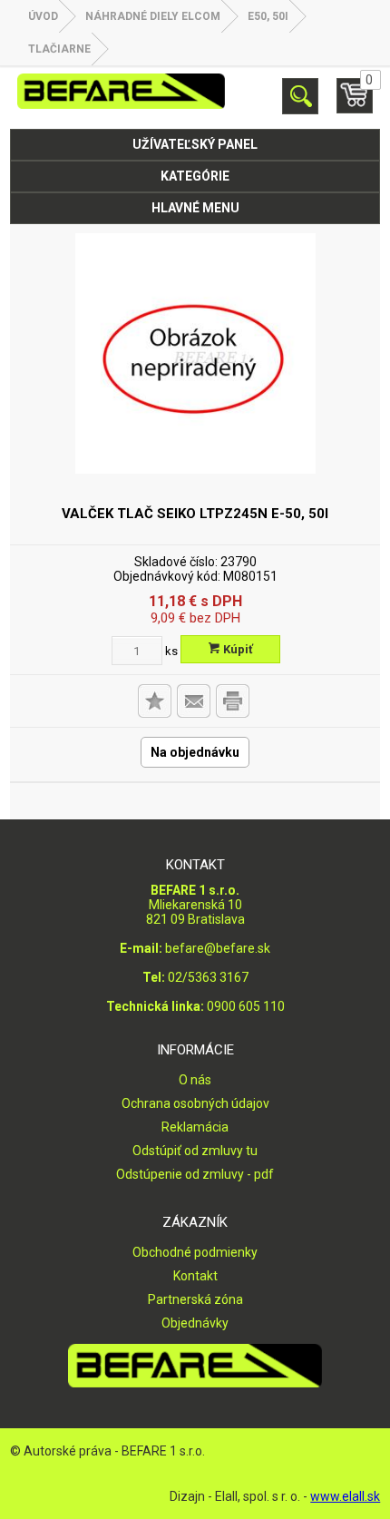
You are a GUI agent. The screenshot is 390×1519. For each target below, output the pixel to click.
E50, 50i (268, 16)
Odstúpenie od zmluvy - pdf (195, 1174)
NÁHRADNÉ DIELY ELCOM (152, 16)
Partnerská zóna (195, 1299)
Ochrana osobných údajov (195, 1103)
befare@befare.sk (217, 948)
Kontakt (195, 1276)
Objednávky (195, 1323)
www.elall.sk (345, 1496)
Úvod (43, 16)
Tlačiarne (59, 49)
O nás (195, 1080)
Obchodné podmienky (195, 1252)
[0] (354, 103)
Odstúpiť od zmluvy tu (195, 1150)
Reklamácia (195, 1127)
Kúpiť (236, 649)
